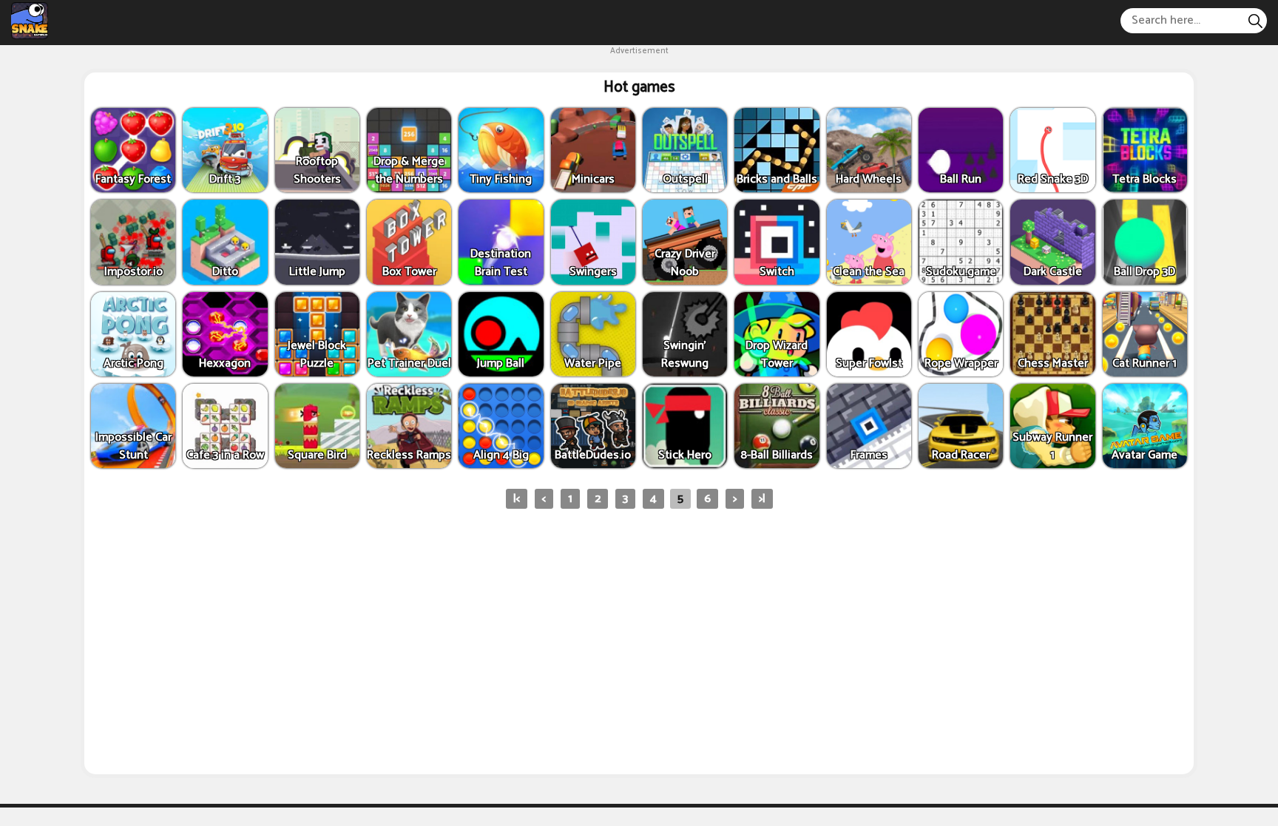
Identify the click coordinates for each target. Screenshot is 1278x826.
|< (516, 499)
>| (762, 499)
